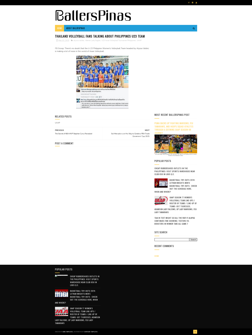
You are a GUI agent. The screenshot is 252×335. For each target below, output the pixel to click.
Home (59, 28)
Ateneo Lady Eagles (93, 40)
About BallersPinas (75, 28)
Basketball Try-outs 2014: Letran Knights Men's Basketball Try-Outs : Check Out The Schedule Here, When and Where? (175, 185)
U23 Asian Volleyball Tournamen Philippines (119, 40)
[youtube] (196, 2)
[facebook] (189, 2)
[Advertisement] (176, 51)
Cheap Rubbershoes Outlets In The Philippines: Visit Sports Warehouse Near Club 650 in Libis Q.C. (174, 171)
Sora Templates (67, 332)
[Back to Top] (195, 332)
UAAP (139, 40)
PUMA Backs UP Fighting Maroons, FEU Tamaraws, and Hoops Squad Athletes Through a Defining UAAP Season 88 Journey (173, 128)
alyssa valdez (79, 40)
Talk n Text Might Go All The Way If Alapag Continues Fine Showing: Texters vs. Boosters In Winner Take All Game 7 (174, 220)
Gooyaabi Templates (91, 332)
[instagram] (192, 2)
